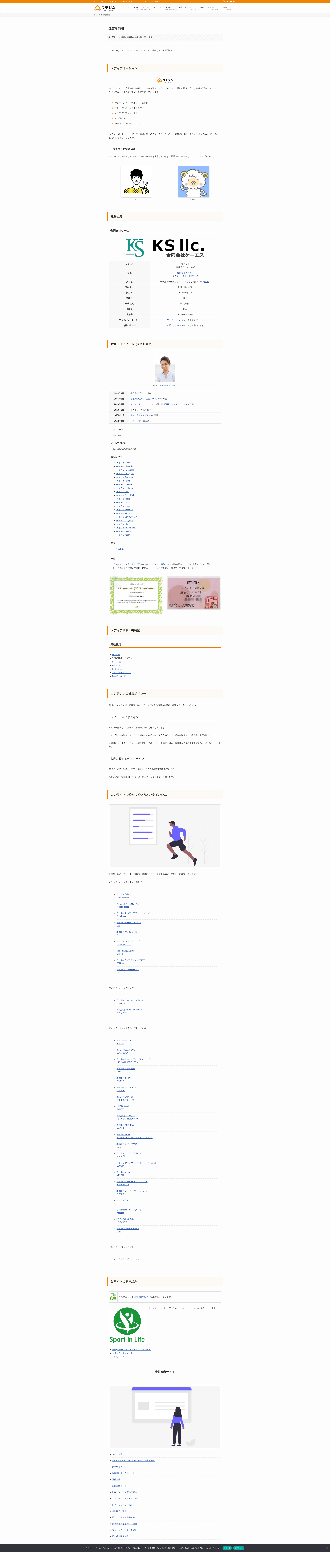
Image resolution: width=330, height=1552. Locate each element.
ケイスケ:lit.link (123, 481)
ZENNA (120, 963)
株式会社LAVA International (129, 1010)
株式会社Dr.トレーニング (128, 941)
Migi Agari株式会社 (125, 951)
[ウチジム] (104, 8)
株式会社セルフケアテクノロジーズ (133, 913)
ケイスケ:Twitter (123, 463)
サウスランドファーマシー (129, 1259)
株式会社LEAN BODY (127, 1050)
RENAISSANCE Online (127, 1119)
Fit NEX (120, 1109)
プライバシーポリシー (177, 320)
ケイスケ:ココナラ (124, 502)
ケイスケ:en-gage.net (126, 528)
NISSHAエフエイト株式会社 (174, 404)
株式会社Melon (123, 1172)
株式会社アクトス (125, 1097)
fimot (119, 1072)
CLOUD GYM (123, 897)
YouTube (120, 549)
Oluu (119, 1232)
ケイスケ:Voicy (123, 513)
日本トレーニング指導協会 (124, 1492)
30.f (118, 926)
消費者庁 (116, 1479)
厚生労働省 (117, 1467)
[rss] (227, 1)
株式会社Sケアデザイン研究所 (131, 960)
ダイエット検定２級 (124, 564)
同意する (227, 1548)
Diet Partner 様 (119, 676)
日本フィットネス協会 (122, 1505)
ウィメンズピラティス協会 (124, 1530)
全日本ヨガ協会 (119, 1511)
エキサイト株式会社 (126, 1069)
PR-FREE (116, 662)
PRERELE (117, 669)
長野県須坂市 (136, 393)
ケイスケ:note (122, 492)
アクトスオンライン (126, 1100)
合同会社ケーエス (185, 273)
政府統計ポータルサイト (123, 1473)
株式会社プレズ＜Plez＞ (128, 932)
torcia (119, 1147)
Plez (119, 935)
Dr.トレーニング (124, 944)
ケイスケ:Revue (123, 506)
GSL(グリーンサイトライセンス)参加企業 (131, 1349)
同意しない (238, 1548)
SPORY (120, 1081)
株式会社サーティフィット (129, 922)
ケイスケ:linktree (124, 484)
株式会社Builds (124, 894)
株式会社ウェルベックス (128, 1229)
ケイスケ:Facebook (125, 470)
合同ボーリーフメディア (130, 1210)
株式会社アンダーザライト (129, 1153)
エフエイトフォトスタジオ (142, 404)
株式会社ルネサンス (126, 1116)
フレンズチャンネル (121, 673)
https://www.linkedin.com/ (168, 385)
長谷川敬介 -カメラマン (141, 415)
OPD (119, 973)
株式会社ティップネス (127, 1144)
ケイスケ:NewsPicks (125, 495)
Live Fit (120, 954)
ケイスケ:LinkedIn (124, 466)
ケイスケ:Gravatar (124, 477)
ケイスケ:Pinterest (124, 488)
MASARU (121, 1128)
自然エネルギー (143, 1297)
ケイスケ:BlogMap (124, 520)
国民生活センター (120, 1486)
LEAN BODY (123, 1053)
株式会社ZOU (123, 1200)
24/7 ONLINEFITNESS (127, 1062)
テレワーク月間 (119, 1357)
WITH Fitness (123, 907)
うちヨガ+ (121, 1013)
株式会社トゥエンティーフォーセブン (134, 1059)
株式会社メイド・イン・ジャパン (132, 1191)
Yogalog (120, 1213)
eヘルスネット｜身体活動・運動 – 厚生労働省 (133, 1460)
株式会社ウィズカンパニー (129, 904)
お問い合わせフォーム (177, 325)
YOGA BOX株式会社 (126, 1219)
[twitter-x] (224, 1)
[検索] (234, 1)
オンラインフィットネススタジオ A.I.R (134, 1138)
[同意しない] (326, 1548)
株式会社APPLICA (125, 1125)
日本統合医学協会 (120, 1536)
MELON (120, 1175)
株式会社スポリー (125, 1078)
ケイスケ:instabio (124, 531)
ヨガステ (121, 1194)
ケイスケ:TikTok (123, 499)
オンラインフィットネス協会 (125, 1498)
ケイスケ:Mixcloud (124, 510)
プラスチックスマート (122, 1353)
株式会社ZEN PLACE (127, 1087)
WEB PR (116, 665)
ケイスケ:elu (122, 524)
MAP (206, 282)
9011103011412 (190, 276)
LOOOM (116, 654)
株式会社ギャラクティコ (128, 970)
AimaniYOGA (123, 1185)
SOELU (120, 1043)
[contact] (231, 1)
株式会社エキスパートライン (130, 1000)
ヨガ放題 (121, 1156)
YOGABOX (122, 1222)
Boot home (121, 916)
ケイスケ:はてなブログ (126, 517)
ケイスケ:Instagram (125, 473)
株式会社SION (123, 1134)
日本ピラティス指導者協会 (124, 1517)
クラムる (121, 1090)
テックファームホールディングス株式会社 (136, 1163)
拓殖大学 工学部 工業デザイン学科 (146, 399)
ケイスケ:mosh (123, 535)
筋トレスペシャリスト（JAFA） (153, 564)
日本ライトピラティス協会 (124, 1524)
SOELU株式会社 (124, 1040)
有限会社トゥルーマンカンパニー (132, 1181)
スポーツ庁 (117, 1454)
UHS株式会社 (123, 1106)
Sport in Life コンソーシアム (186, 1308)
